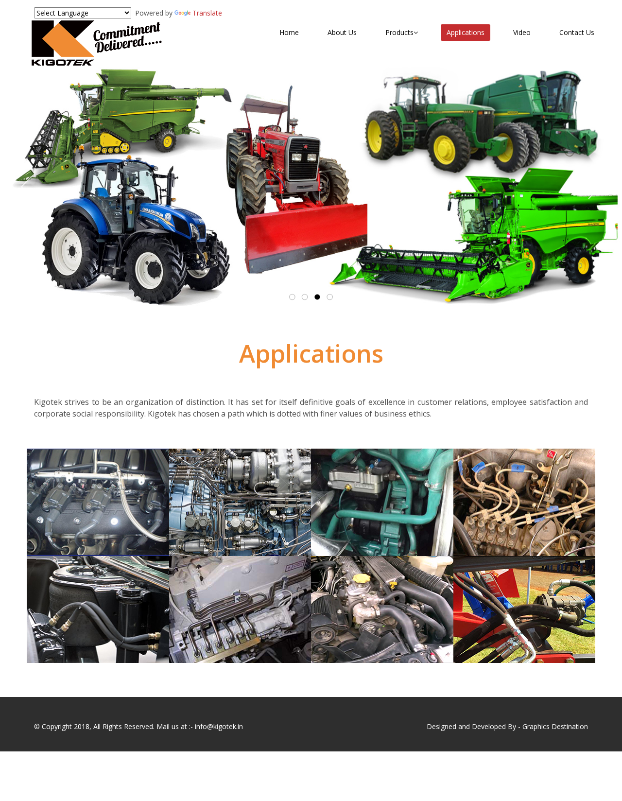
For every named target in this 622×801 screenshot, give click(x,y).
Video (522, 32)
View (51, 513)
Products (399, 32)
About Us (342, 32)
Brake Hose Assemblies (98, 579)
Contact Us (576, 32)
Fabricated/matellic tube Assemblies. (245, 471)
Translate (207, 12)
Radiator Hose (369, 579)
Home (289, 32)
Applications (465, 32)
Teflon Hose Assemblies (97, 471)
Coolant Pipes (368, 471)
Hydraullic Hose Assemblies (524, 579)
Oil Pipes (209, 579)
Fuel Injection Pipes (524, 471)
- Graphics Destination (553, 726)
